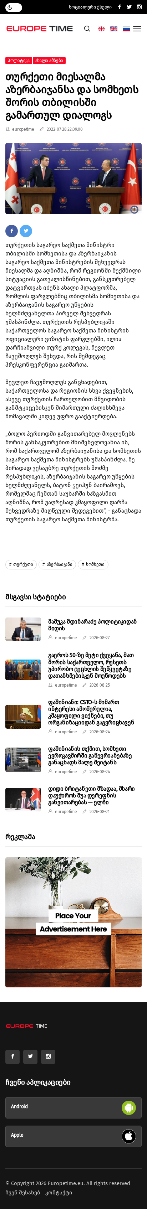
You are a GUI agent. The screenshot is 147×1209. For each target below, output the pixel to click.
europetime (23, 129)
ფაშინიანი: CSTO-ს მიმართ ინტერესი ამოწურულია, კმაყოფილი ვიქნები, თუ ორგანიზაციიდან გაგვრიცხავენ (91, 712)
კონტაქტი (58, 1192)
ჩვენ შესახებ (22, 1192)
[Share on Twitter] (26, 231)
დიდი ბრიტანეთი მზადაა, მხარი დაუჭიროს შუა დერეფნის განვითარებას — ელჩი (91, 795)
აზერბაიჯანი (59, 564)
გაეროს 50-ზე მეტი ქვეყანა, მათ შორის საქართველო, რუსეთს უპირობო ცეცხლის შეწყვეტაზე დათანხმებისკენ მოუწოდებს (91, 665)
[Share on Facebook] (11, 231)
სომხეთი (95, 564)
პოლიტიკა (19, 60)
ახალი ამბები (49, 60)
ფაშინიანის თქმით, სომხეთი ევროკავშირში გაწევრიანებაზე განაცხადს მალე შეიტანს (90, 755)
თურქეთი (22, 564)
